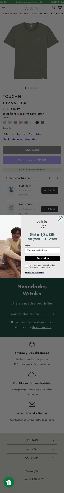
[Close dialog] (60, 218)
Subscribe (42, 258)
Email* (27, 245)
